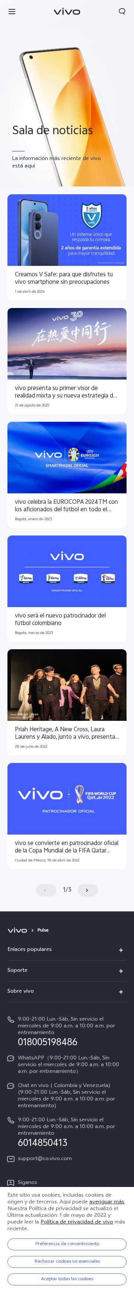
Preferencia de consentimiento (67, 1244)
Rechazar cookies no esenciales (67, 1262)
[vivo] (18, 931)
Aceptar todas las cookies (67, 1279)
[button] (12, 11)
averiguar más (106, 1202)
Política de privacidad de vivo (77, 1222)
